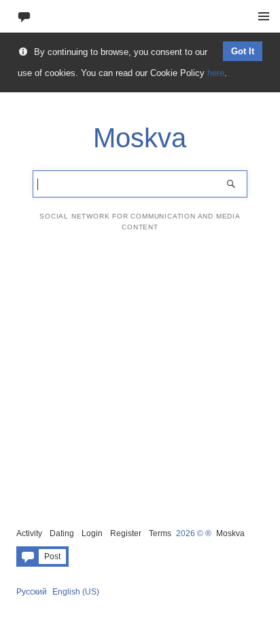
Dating (62, 533)
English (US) (75, 592)
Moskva (230, 533)
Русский (31, 592)
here (215, 73)
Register (125, 533)
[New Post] (24, 16)
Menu (263, 16)
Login (92, 533)
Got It (242, 51)
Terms (160, 533)
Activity (29, 533)
